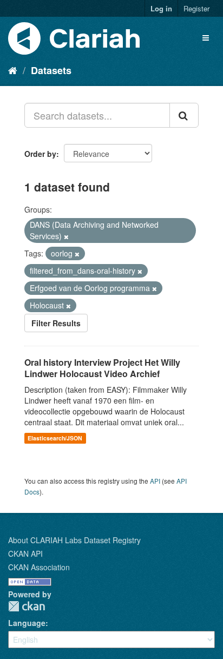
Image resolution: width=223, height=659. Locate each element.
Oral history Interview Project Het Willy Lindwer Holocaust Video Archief (102, 368)
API (155, 480)
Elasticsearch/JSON (55, 438)
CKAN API (25, 553)
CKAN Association (39, 567)
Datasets (51, 70)
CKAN (26, 606)
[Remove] (66, 236)
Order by (40, 153)
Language (26, 622)
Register (196, 8)
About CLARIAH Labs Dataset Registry (74, 540)
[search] (184, 115)
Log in (161, 8)
